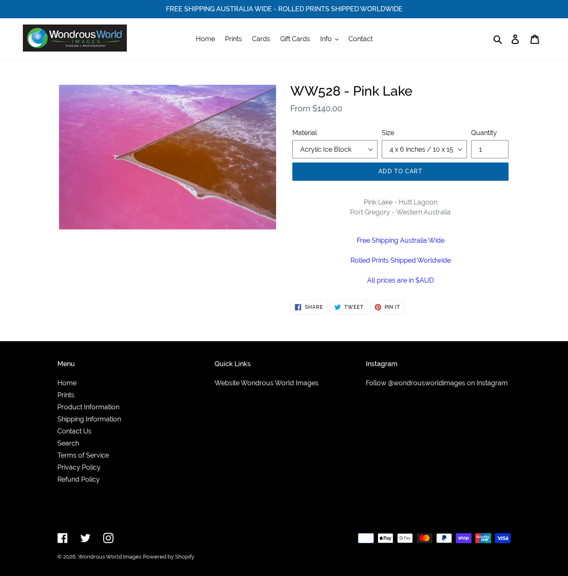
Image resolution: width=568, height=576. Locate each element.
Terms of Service (83, 455)
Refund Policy (78, 479)
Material (304, 133)
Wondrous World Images (109, 557)
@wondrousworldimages (426, 383)
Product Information (88, 407)
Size (388, 133)
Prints (65, 395)
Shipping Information (89, 419)
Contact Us (74, 431)
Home (67, 383)
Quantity (484, 133)
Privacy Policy (79, 467)
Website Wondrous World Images (267, 383)
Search (68, 443)
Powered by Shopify (168, 557)
